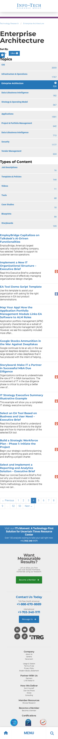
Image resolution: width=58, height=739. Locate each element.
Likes (13, 53)
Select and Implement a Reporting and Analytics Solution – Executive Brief (17, 468)
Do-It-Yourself (29, 688)
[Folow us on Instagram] (17, 636)
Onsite (29, 693)
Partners (29, 678)
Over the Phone (29, 691)
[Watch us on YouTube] (24, 630)
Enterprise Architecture (33, 23)
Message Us (27, 619)
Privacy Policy (29, 668)
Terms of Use (29, 666)
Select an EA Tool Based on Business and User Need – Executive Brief (18, 416)
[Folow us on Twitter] (32, 630)
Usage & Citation (29, 664)
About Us (29, 654)
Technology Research (9, 23)
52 (13, 506)
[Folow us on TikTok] (24, 636)
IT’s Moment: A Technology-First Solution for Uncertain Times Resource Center (30, 531)
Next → (29, 506)
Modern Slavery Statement (29, 671)
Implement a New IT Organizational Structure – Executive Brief (18, 266)
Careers (29, 657)
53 (19, 506)
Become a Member (27, 580)
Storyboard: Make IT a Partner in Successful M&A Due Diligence (21, 368)
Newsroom (29, 659)
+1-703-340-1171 (29, 612)
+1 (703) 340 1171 (29, 541)
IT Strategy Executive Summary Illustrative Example (21, 397)
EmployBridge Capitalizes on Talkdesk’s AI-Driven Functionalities (19, 238)
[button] (29, 733)
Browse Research (29, 703)
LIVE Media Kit (29, 681)
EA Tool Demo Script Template (21, 286)
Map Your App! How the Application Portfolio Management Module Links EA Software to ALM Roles (21, 312)
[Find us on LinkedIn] (17, 630)
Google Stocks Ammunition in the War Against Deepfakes (20, 342)
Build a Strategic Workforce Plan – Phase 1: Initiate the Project (19, 444)
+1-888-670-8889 (29, 604)
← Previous (8, 500)
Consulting (29, 695)
